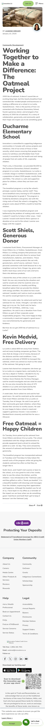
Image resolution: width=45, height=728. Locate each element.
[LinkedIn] (21, 659)
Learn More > (7, 718)
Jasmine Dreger (13, 31)
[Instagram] (15, 659)
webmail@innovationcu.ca (17, 650)
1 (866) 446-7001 (16, 647)
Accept (12, 723)
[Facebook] (5, 659)
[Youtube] (26, 659)
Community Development (13, 45)
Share (31, 505)
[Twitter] (10, 659)
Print (38, 505)
